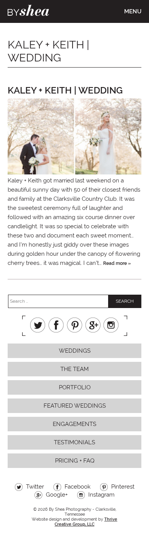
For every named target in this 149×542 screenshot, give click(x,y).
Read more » (117, 263)
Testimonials (74, 442)
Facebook (56, 325)
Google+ (92, 325)
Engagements (74, 424)
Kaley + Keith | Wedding (65, 90)
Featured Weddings (75, 405)
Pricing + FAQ (74, 460)
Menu (132, 11)
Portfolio (75, 387)
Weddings (75, 350)
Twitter (37, 325)
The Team (74, 369)
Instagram (111, 325)
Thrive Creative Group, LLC (86, 522)
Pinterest (74, 325)
